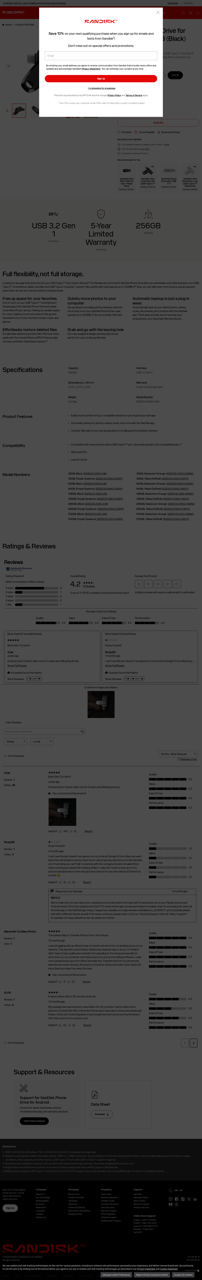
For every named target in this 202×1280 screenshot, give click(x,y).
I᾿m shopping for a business (101, 88)
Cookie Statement (169, 1268)
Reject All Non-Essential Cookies (152, 1274)
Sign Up (101, 78)
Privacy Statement (146, 1268)
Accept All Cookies (183, 1274)
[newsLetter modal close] (158, 13)
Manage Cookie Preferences (116, 1274)
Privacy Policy (114, 95)
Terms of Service (134, 95)
